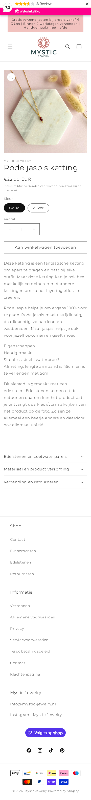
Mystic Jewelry (47, 714)
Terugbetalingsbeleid (30, 651)
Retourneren (22, 574)
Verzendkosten (35, 186)
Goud (14, 208)
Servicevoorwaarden (29, 640)
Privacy (17, 628)
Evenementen (23, 551)
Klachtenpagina (25, 674)
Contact (17, 539)
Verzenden (20, 605)
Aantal (9, 219)
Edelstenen (20, 562)
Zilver (38, 208)
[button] (10, 46)
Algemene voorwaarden (32, 617)
